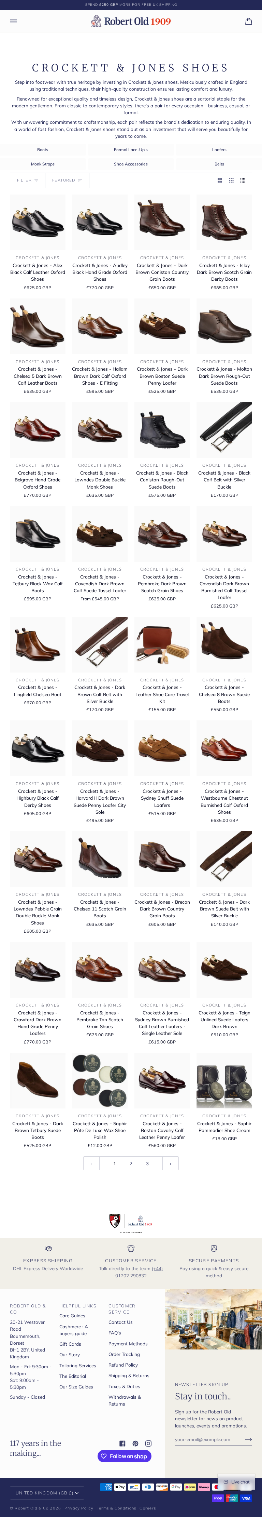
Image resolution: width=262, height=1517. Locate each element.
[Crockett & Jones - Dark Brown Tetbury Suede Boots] (38, 1080)
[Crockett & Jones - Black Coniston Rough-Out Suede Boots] (162, 430)
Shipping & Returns (128, 1375)
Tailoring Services (77, 1365)
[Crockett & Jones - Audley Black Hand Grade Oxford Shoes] (100, 222)
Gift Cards (70, 1344)
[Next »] (170, 1163)
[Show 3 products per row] (231, 180)
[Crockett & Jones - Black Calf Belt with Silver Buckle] (224, 430)
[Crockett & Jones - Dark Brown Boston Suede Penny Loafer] (162, 326)
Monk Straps (43, 164)
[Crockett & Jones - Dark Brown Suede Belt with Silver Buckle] (224, 859)
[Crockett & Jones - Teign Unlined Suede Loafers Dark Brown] (224, 970)
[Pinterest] (135, 1443)
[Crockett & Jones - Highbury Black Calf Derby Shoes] (38, 748)
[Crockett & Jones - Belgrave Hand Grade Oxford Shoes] (38, 430)
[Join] (243, 1439)
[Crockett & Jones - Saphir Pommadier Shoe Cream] (224, 1080)
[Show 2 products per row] (220, 180)
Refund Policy (123, 1365)
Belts (219, 164)
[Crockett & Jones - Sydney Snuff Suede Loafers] (162, 748)
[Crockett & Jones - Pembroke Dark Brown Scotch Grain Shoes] (162, 534)
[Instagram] (148, 1443)
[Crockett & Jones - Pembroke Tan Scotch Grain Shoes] (100, 970)
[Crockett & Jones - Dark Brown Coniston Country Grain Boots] (162, 222)
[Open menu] (20, 21)
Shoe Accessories (131, 164)
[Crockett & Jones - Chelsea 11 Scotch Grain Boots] (100, 859)
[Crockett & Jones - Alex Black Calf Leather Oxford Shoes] (38, 222)
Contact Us (120, 1322)
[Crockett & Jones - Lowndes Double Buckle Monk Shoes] (100, 430)
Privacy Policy (78, 1508)
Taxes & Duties (124, 1386)
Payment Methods (128, 1343)
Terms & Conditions (116, 1508)
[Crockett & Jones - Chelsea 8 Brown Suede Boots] (224, 645)
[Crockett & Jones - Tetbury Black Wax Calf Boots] (38, 534)
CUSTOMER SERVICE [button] (121, 1309)
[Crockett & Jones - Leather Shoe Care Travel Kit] (162, 645)
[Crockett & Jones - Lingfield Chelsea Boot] (38, 645)
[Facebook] (122, 1443)
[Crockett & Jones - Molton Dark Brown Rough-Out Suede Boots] (224, 326)
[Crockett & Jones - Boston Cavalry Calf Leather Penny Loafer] (162, 1080)
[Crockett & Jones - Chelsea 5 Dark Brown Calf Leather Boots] (38, 326)
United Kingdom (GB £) (45, 1492)
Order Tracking (124, 1354)
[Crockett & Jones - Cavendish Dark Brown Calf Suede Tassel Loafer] (100, 534)
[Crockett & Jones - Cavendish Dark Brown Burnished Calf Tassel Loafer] (224, 534)
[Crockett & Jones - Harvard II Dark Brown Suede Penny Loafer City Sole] (100, 748)
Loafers (219, 149)
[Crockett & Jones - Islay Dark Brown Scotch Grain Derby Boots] (224, 222)
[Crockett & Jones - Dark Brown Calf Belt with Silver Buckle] (100, 645)
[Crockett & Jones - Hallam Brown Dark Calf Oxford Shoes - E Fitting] (100, 326)
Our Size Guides (76, 1386)
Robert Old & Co (31, 1508)
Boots (42, 149)
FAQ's (114, 1332)
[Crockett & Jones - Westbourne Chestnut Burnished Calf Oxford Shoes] (224, 748)
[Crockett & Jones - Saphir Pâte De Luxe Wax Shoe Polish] (100, 1080)
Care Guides (72, 1315)
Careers (148, 1508)
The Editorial (72, 1376)
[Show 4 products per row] (244, 180)
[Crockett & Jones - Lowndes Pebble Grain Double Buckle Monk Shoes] (38, 859)
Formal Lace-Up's (131, 149)
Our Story (69, 1354)
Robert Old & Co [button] (28, 1309)
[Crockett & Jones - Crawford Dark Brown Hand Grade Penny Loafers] (38, 970)
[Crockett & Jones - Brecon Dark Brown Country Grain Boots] (162, 859)
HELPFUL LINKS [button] (78, 1305)
